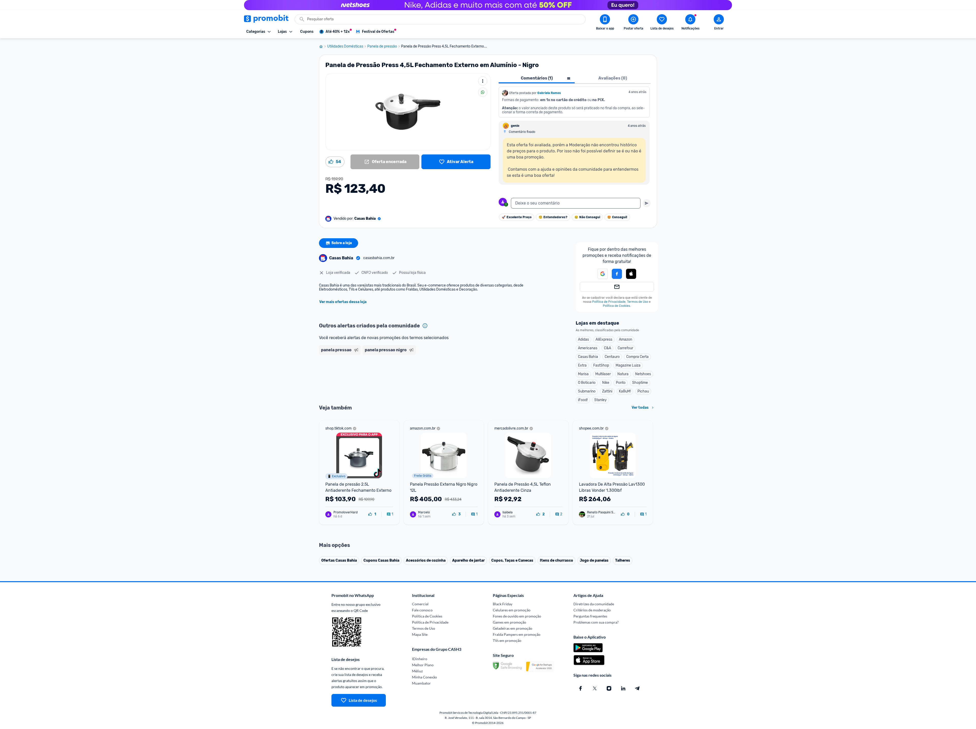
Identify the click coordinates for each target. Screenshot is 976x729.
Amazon (625, 339)
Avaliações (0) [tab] (612, 78)
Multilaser (603, 374)
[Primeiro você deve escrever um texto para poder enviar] (647, 203)
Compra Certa (637, 357)
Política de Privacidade (609, 302)
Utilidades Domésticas (345, 46)
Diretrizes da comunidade (593, 604)
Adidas (583, 339)
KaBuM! (625, 391)
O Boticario (587, 383)
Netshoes (643, 374)
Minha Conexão (424, 677)
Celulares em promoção (511, 610)
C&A (607, 348)
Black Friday (502, 604)
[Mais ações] (482, 81)
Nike (605, 383)
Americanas (587, 348)
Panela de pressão (382, 46)
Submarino (587, 391)
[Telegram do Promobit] (637, 688)
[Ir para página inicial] (323, 46)
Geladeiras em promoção (512, 628)
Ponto (621, 383)
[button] (599, 274)
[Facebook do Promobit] (580, 688)
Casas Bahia (588, 357)
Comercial (420, 604)
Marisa (583, 374)
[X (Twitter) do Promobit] (595, 688)
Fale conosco (422, 610)
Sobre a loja (341, 243)
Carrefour (625, 348)
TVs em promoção (507, 640)
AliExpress (604, 339)
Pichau (643, 391)
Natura (623, 374)
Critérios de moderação (592, 610)
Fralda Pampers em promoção (516, 634)
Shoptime (640, 383)
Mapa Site (420, 634)
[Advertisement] (416, 376)
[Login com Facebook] (617, 274)
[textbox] (575, 203)
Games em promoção (509, 622)
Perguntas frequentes (590, 616)
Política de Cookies (616, 306)
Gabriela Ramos (549, 93)
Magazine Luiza (628, 365)
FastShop (601, 365)
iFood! (583, 400)
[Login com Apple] (631, 274)
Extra (582, 365)
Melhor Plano (423, 665)
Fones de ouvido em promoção (517, 616)
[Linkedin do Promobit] (623, 688)
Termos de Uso (637, 302)
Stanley (600, 400)
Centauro (612, 357)
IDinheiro (419, 659)
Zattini (607, 391)
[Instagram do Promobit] (609, 688)
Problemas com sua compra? (596, 622)
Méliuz (417, 671)
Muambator (421, 683)
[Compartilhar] (482, 92)
